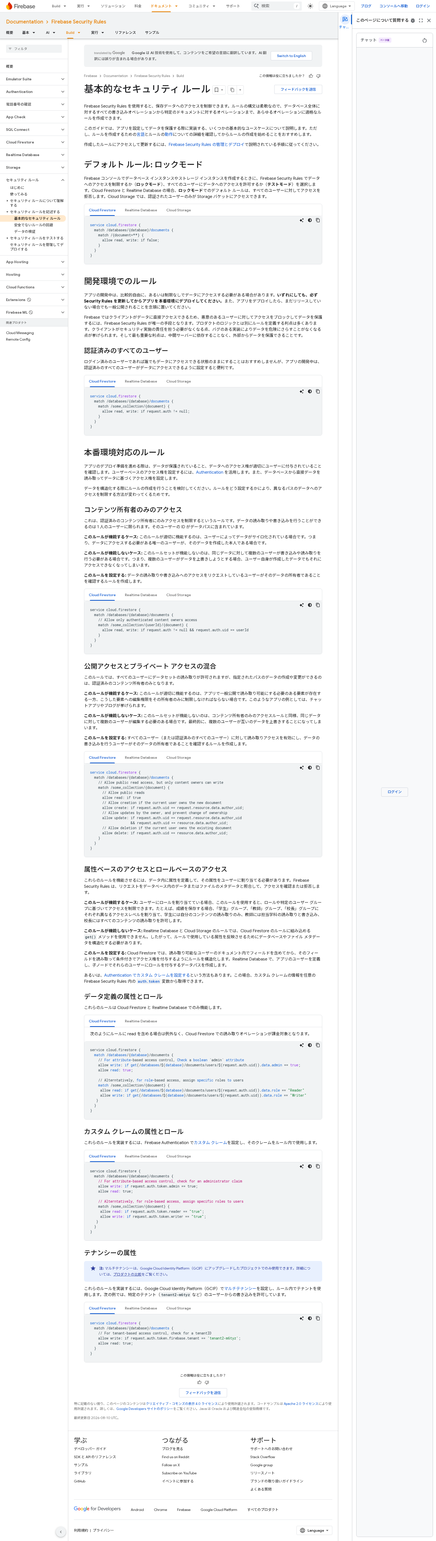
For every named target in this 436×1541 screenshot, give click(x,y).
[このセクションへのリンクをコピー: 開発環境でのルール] (162, 282)
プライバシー (103, 1530)
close (429, 20)
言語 (141, 134)
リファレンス (125, 32)
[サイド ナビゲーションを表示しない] (61, 1532)
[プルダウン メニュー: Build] (66, 6)
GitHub (79, 1481)
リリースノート (262, 1473)
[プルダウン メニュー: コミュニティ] (215, 6)
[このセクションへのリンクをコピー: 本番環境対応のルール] (170, 453)
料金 (138, 6)
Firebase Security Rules (78, 22)
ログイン (423, 6)
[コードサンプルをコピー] (318, 220)
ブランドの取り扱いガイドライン (276, 1481)
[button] (30, 79)
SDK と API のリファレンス (95, 1457)
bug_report (413, 20)
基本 (25, 32)
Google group (261, 1465)
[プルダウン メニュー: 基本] (35, 33)
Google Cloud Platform (219, 1509)
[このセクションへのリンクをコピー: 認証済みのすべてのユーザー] (173, 351)
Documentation (24, 22)
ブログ (366, 6)
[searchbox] (34, 49)
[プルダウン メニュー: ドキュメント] (178, 6)
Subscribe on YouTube (179, 1473)
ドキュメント (161, 6)
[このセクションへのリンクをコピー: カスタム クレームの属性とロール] (189, 1132)
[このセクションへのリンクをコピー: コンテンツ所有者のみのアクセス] (187, 510)
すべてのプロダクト (263, 1509)
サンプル (152, 32)
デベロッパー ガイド (90, 1449)
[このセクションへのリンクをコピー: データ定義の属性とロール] (168, 997)
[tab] (102, 210)
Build (56, 6)
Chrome (160, 1509)
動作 (169, 134)
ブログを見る (172, 1449)
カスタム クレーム (210, 1142)
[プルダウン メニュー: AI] (55, 33)
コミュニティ (198, 6)
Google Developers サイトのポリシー (144, 1409)
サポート (233, 6)
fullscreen (421, 20)
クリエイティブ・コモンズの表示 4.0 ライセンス (182, 1404)
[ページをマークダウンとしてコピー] (232, 90)
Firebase (90, 76)
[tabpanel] (203, 240)
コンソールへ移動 (393, 6)
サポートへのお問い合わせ (271, 1449)
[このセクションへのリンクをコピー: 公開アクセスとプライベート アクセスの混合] (221, 667)
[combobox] (276, 6)
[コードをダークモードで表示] (310, 220)
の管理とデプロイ (206, 144)
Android (137, 1509)
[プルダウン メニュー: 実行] (90, 6)
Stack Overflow (262, 1457)
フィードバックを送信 (298, 89)
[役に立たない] (318, 76)
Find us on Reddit (175, 1457)
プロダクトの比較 (127, 1274)
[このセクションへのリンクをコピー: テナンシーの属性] (142, 1253)
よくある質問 (260, 1489)
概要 (9, 32)
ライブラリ (83, 1473)
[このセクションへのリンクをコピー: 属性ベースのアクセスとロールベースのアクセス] (232, 870)
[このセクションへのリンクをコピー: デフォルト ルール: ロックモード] (208, 165)
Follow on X (171, 1465)
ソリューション (113, 6)
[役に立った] (311, 76)
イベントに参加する (178, 1481)
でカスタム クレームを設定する (147, 975)
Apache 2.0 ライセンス (301, 1404)
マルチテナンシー (240, 1288)
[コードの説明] (302, 220)
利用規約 (81, 1530)
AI (47, 32)
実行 (80, 6)
